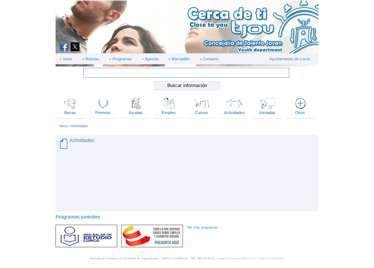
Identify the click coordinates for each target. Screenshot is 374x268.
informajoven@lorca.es (240, 258)
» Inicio (66, 59)
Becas (70, 112)
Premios (102, 112)
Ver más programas (202, 227)
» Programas (120, 59)
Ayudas (136, 112)
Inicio (64, 126)
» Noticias (90, 59)
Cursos (201, 112)
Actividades (234, 112)
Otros (300, 112)
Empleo (169, 112)
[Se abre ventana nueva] (64, 46)
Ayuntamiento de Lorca (289, 59)
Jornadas (267, 112)
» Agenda (150, 59)
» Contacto (209, 59)
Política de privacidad (270, 258)
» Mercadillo (178, 59)
